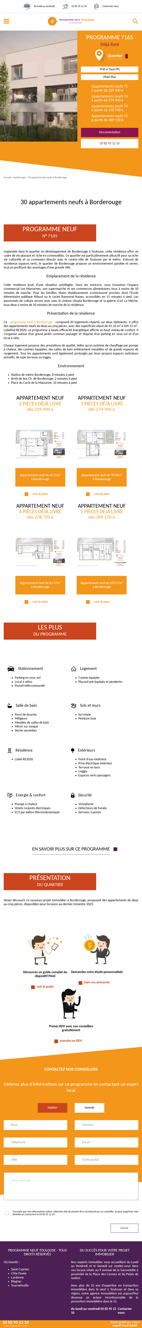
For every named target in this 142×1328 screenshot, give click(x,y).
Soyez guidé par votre (124, 1324)
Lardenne (17, 1277)
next (72, 86)
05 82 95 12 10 (79, 6)
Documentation (109, 132)
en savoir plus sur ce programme (71, 849)
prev (5, 86)
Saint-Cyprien (20, 1269)
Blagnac (16, 1281)
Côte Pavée (18, 1273)
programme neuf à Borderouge (31, 322)
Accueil (7, 177)
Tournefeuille (20, 1285)
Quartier (114, 56)
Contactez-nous (110, 6)
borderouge (19, 177)
